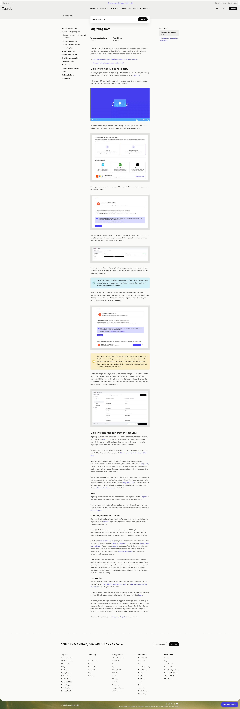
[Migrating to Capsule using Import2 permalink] (88, 69)
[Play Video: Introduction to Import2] (120, 103)
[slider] (116, 119)
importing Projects (119, 617)
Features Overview (66, 658)
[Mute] (140, 119)
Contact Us (91, 676)
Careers (90, 664)
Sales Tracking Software (171, 670)
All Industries (142, 694)
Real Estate (141, 679)
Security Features (66, 673)
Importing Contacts (70, 41)
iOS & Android (65, 664)
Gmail (114, 676)
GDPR (89, 673)
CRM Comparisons (66, 661)
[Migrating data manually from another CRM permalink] (88, 433)
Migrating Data (68, 48)
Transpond (115, 685)
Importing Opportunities (71, 44)
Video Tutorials (168, 664)
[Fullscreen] (148, 119)
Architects (141, 673)
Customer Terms (93, 667)
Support (166, 658)
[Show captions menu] (136, 119)
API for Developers (118, 658)
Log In (224, 8)
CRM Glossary (168, 679)
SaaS (139, 685)
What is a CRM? (169, 676)
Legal (139, 682)
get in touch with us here (104, 488)
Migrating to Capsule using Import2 (168, 33)
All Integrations (117, 691)
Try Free (233, 8)
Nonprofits (141, 688)
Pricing (135, 8)
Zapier (140, 595)
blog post (144, 464)
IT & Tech (141, 676)
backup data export (106, 541)
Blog (165, 661)
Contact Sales (232, 3)
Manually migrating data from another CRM (108, 63)
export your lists (96, 510)
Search (142, 19)
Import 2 (106, 439)
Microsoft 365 (116, 670)
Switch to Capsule (66, 679)
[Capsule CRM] (7, 8)
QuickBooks (116, 661)
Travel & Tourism (143, 670)
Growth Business (143, 691)
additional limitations (124, 551)
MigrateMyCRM (128, 483)
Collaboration (142, 661)
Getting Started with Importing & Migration (74, 36)
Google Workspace (118, 688)
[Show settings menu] (144, 119)
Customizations (65, 676)
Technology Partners (67, 688)
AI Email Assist (142, 658)
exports (115, 546)
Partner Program (66, 685)
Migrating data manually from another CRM (169, 39)
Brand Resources (93, 661)
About (89, 658)
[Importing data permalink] (88, 578)
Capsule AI (104, 8)
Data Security (65, 670)
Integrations (126, 8)
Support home (68, 16)
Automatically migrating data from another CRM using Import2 (115, 59)
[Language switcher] (217, 8)
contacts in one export (120, 543)
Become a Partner (220, 3)
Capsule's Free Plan (67, 691)
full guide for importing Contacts (114, 584)
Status (66, 682)
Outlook (114, 682)
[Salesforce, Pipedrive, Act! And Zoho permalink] (88, 516)
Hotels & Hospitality (144, 667)
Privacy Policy (92, 670)
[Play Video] (92, 119)
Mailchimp (115, 673)
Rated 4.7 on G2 (8, 3)
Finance (140, 664)
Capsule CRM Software (171, 673)
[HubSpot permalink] (88, 493)
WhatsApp (115, 679)
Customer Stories (169, 667)
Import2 (137, 75)
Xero (113, 664)
